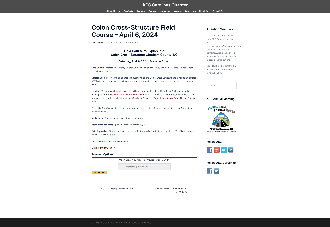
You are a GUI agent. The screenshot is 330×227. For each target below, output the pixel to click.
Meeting (129, 43)
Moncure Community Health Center (127, 94)
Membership (165, 11)
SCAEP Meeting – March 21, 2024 (117, 188)
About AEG (128, 11)
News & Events (113, 11)
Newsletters (204, 11)
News (137, 43)
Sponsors (141, 11)
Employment (190, 11)
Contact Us (218, 11)
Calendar (152, 11)
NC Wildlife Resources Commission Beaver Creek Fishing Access (163, 98)
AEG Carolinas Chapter (165, 4)
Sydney (147, 222)
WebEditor (99, 43)
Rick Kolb (159, 131)
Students (178, 11)
